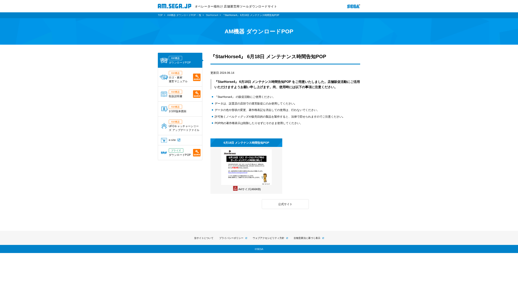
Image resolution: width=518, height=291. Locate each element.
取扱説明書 (175, 94)
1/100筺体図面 (177, 109)
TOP (160, 15)
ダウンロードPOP (180, 60)
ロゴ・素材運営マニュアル (178, 77)
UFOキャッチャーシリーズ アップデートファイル (184, 126)
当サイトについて (203, 238)
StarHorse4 (212, 15)
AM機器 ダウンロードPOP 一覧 (184, 15)
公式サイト (285, 204)
